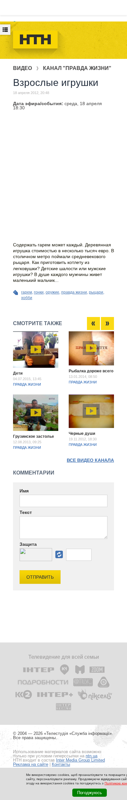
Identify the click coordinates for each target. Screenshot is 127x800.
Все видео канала (90, 460)
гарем (26, 292)
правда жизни (74, 292)
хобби (26, 298)
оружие (52, 292)
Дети (17, 373)
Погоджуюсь (89, 792)
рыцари (96, 292)
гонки (39, 292)
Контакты (61, 764)
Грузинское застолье (33, 436)
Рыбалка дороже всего (91, 371)
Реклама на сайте (30, 764)
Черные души (82, 433)
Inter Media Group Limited (80, 760)
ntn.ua (91, 755)
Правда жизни (27, 384)
